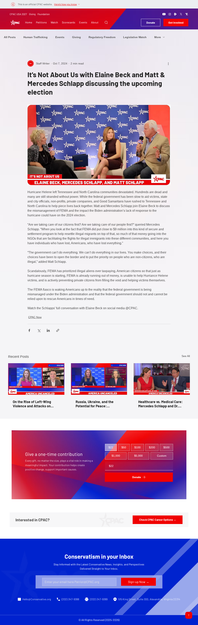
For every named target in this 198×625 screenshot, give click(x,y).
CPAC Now (35, 317)
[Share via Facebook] (29, 330)
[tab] (111, 447)
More (157, 37)
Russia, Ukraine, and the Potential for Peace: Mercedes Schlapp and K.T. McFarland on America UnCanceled (96, 404)
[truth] (186, 14)
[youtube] (164, 14)
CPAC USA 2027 (18, 14)
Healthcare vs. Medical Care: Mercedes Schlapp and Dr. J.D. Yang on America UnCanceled (160, 404)
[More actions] (168, 63)
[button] (106, 22)
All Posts (10, 37)
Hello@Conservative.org (36, 599)
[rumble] (175, 14)
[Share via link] (58, 330)
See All (186, 356)
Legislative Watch (135, 37)
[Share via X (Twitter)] (39, 330)
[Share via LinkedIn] (48, 330)
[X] (181, 14)
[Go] (188, 615)
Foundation (44, 14)
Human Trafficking (35, 37)
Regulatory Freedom (102, 37)
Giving (32, 14)
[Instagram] (169, 14)
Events (59, 37)
